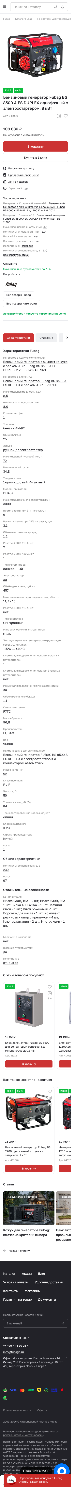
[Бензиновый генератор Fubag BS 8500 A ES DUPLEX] (35, 54)
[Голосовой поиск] (63, 7)
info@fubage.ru (13, 1352)
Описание (46, 337)
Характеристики (18, 337)
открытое (27, 245)
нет (36, 236)
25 (5, 439)
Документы (47, 1299)
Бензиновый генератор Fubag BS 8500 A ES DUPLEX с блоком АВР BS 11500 (34, 218)
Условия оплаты (15, 1282)
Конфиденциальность (17, 1410)
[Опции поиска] (54, 7)
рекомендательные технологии (23, 1434)
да (37, 241)
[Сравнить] (59, 116)
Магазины (32, 1291)
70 (5, 461)
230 (45, 250)
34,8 (6, 471)
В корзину (35, 146)
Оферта (42, 1410)
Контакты (10, 1291)
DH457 (8, 493)
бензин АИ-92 (14, 428)
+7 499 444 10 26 (14, 1345)
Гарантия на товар (17, 1299)
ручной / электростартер (23, 450)
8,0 (44, 231)
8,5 (45, 226)
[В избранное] (66, 116)
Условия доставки (49, 1282)
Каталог (9, 1273)
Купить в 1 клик (35, 157)
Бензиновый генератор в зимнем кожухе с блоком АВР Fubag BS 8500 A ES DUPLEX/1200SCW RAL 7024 (34, 207)
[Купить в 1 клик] (50, 999)
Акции (27, 1273)
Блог (41, 1273)
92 (5, 774)
